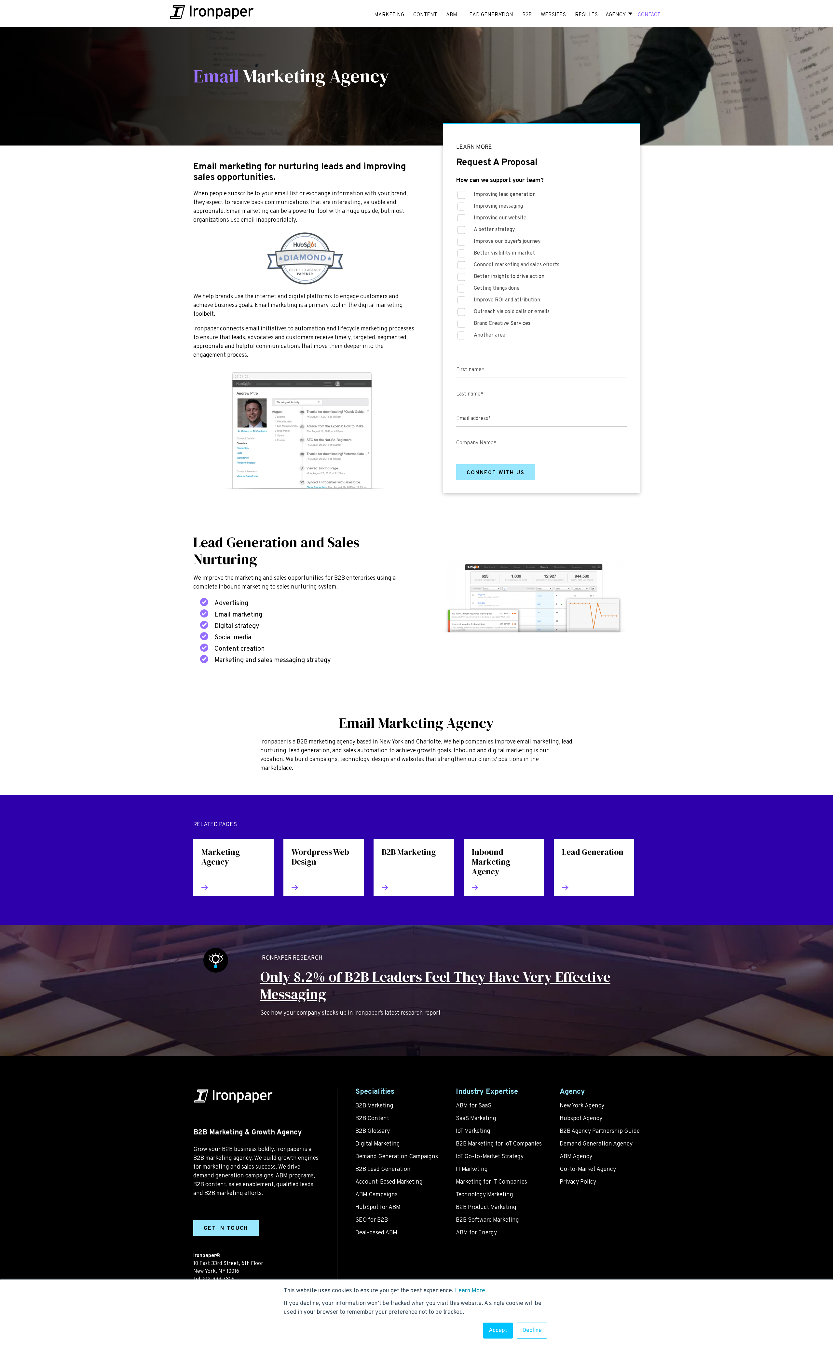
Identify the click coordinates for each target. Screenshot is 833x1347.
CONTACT (649, 15)
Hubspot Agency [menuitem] (581, 1118)
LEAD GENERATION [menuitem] (489, 15)
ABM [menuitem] (451, 15)
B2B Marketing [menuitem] (374, 1106)
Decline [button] (532, 1330)
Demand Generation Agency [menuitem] (596, 1144)
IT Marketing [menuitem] (472, 1169)
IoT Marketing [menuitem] (473, 1131)
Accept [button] (498, 1330)
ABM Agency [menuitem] (576, 1156)
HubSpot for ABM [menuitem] (378, 1207)
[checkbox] (541, 267)
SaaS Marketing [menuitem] (476, 1118)
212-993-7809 (219, 1279)
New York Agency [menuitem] (582, 1106)
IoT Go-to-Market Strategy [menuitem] (490, 1156)
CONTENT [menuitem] (425, 15)
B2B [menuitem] (527, 15)
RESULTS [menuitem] (586, 15)
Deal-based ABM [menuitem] (376, 1233)
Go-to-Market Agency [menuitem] (588, 1169)
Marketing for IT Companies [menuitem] (491, 1182)
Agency (616, 15)
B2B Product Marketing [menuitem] (486, 1207)
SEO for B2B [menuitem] (371, 1220)
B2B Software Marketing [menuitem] (487, 1220)
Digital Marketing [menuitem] (377, 1144)
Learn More (470, 1291)
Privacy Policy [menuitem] (578, 1182)
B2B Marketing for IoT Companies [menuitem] (499, 1144)
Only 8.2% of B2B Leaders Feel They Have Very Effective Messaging (435, 985)
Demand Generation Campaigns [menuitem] (396, 1156)
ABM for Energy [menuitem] (476, 1233)
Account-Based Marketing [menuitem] (389, 1182)
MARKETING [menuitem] (389, 15)
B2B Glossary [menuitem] (372, 1131)
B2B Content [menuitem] (372, 1118)
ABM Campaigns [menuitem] (376, 1195)
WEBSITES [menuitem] (553, 15)
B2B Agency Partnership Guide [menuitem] (600, 1131)
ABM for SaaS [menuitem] (473, 1106)
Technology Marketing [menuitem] (484, 1195)
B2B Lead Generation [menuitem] (383, 1169)
